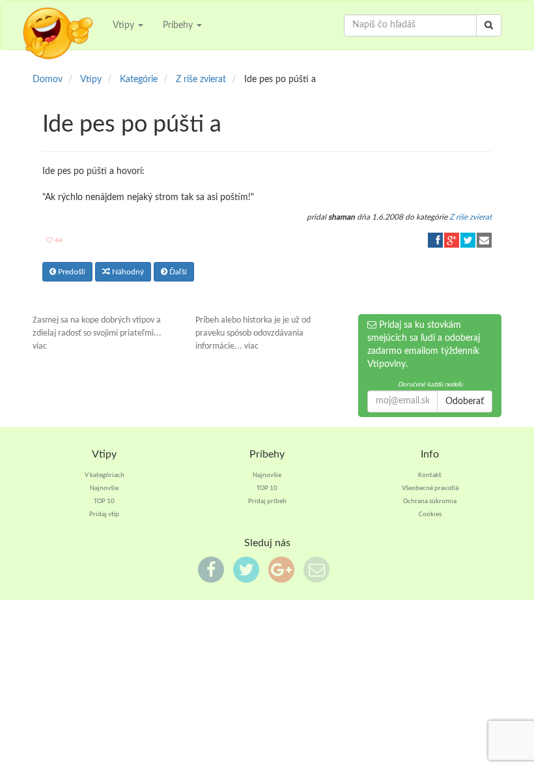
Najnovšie (104, 488)
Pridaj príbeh (267, 501)
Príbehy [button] (179, 25)
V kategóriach (104, 475)
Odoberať (464, 401)
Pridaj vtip (104, 514)
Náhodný (127, 272)
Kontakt (430, 475)
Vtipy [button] (125, 25)
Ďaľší (177, 272)
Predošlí (70, 272)
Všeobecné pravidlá (430, 488)
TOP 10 (104, 501)
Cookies (430, 514)
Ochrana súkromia (430, 501)
